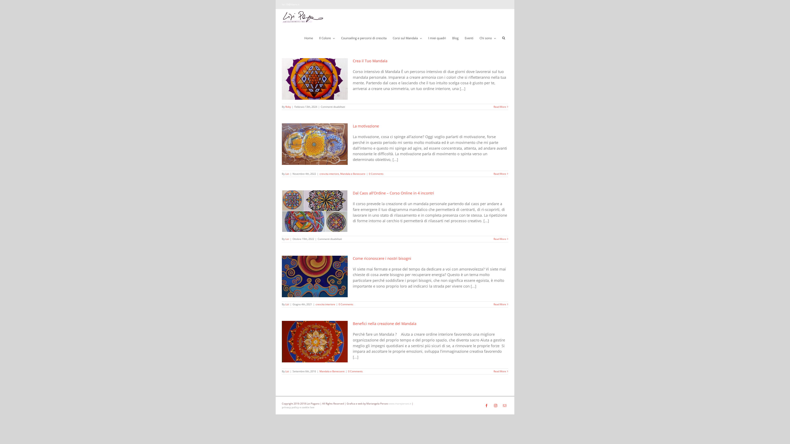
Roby (288, 107)
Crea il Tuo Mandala (370, 60)
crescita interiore (329, 174)
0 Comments (376, 174)
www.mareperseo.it (400, 403)
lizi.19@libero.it (290, 4)
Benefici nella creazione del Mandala (384, 323)
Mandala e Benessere (352, 174)
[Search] (503, 38)
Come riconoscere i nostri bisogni (382, 258)
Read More (500, 107)
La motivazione (366, 126)
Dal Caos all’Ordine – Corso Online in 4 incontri (393, 193)
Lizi (287, 174)
